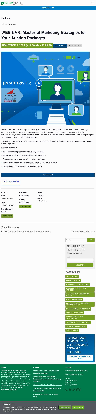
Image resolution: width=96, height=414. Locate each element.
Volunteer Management (76, 326)
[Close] (93, 407)
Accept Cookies (78, 407)
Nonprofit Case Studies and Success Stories (77, 304)
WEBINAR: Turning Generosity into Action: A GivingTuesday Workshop (27, 231)
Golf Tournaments (74, 299)
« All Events (5, 18)
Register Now (60, 46)
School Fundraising (74, 313)
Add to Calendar (74, 46)
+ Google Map (42, 201)
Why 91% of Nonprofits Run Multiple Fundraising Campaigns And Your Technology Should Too (47, 379)
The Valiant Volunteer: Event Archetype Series (47, 385)
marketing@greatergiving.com (78, 370)
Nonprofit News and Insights (78, 309)
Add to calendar (12, 181)
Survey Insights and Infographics (74, 317)
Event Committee (73, 280)
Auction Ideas (72, 277)
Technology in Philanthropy (78, 322)
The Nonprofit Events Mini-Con (82, 231)
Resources (47, 8)
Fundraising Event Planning (77, 284)
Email (69, 257)
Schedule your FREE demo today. (80, 358)
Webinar (4, 212)
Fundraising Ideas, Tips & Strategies (76, 289)
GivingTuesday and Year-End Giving (77, 294)
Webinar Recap (72, 330)
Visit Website (7, 216)
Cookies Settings (65, 407)
